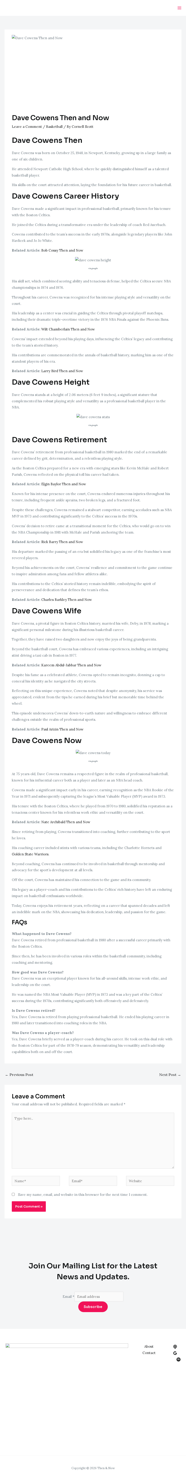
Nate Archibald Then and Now (65, 822)
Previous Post (19, 1074)
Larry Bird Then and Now (62, 371)
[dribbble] (178, 1359)
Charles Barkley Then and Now (66, 599)
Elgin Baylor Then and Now (63, 484)
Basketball (54, 126)
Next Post (170, 1074)
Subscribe (93, 1307)
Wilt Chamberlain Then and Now (68, 329)
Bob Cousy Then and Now (62, 250)
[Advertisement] (93, 80)
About (149, 1346)
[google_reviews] (175, 1353)
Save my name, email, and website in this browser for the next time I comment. (83, 1194)
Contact (149, 1353)
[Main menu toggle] (179, 8)
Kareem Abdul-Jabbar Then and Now (71, 665)
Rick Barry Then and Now (62, 542)
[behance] (175, 1347)
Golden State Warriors (30, 854)
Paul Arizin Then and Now (62, 729)
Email (68, 1296)
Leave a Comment (27, 126)
